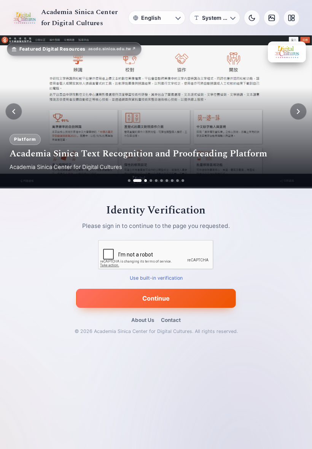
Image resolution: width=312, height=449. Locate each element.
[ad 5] (156, 180)
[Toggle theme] (252, 18)
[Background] (272, 18)
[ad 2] (134, 180)
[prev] (13, 111)
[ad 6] (161, 180)
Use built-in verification (156, 278)
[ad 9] (177, 180)
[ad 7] (167, 180)
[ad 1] (129, 180)
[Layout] (291, 18)
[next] (298, 111)
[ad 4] (151, 180)
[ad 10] (182, 180)
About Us (142, 320)
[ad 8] (172, 180)
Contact (171, 320)
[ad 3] (142, 180)
